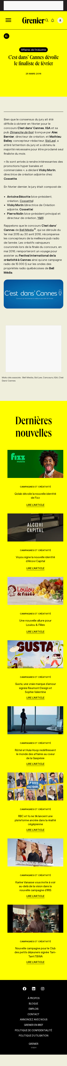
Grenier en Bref (33, 1025)
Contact (33, 1014)
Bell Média (27, 229)
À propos (33, 998)
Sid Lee (50, 140)
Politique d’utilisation (33, 1035)
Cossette (26, 201)
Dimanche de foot (22, 132)
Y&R (40, 218)
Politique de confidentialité (33, 1030)
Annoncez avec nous (33, 1019)
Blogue (33, 1003)
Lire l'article (35, 504)
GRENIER (33, 1043)
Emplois (33, 1008)
